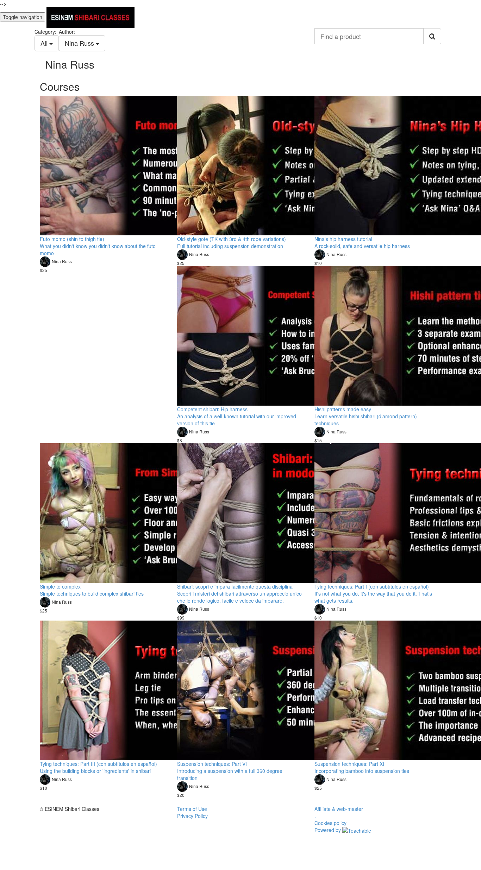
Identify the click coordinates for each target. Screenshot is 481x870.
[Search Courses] (432, 36)
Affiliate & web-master (338, 808)
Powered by (328, 829)
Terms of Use (192, 808)
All (44, 42)
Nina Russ (80, 42)
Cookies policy (330, 822)
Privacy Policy (192, 815)
